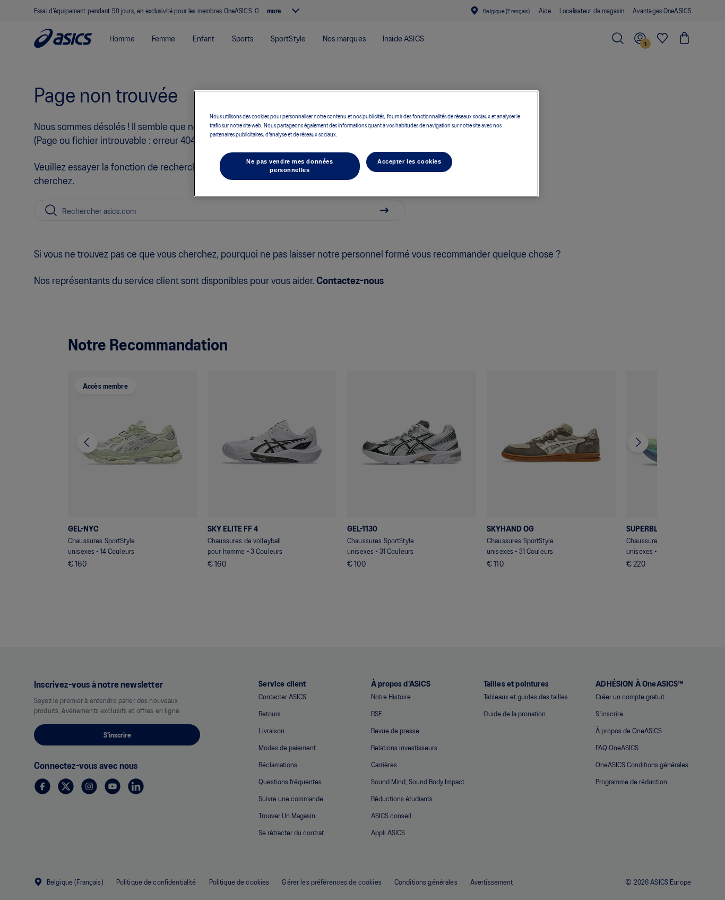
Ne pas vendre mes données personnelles (289, 165)
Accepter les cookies (409, 161)
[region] (366, 143)
